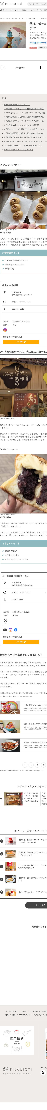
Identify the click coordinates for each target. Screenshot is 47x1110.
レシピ (24, 1011)
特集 (7, 1015)
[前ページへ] (24, 765)
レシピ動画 (34, 1011)
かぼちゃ (24, 10)
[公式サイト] (5, 630)
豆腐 (45, 10)
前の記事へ (20, 68)
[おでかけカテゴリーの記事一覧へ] (33, 47)
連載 (13, 1015)
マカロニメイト (24, 1015)
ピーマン (17, 10)
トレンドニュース (11, 1011)
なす (11, 10)
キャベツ (39, 10)
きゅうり (32, 10)
